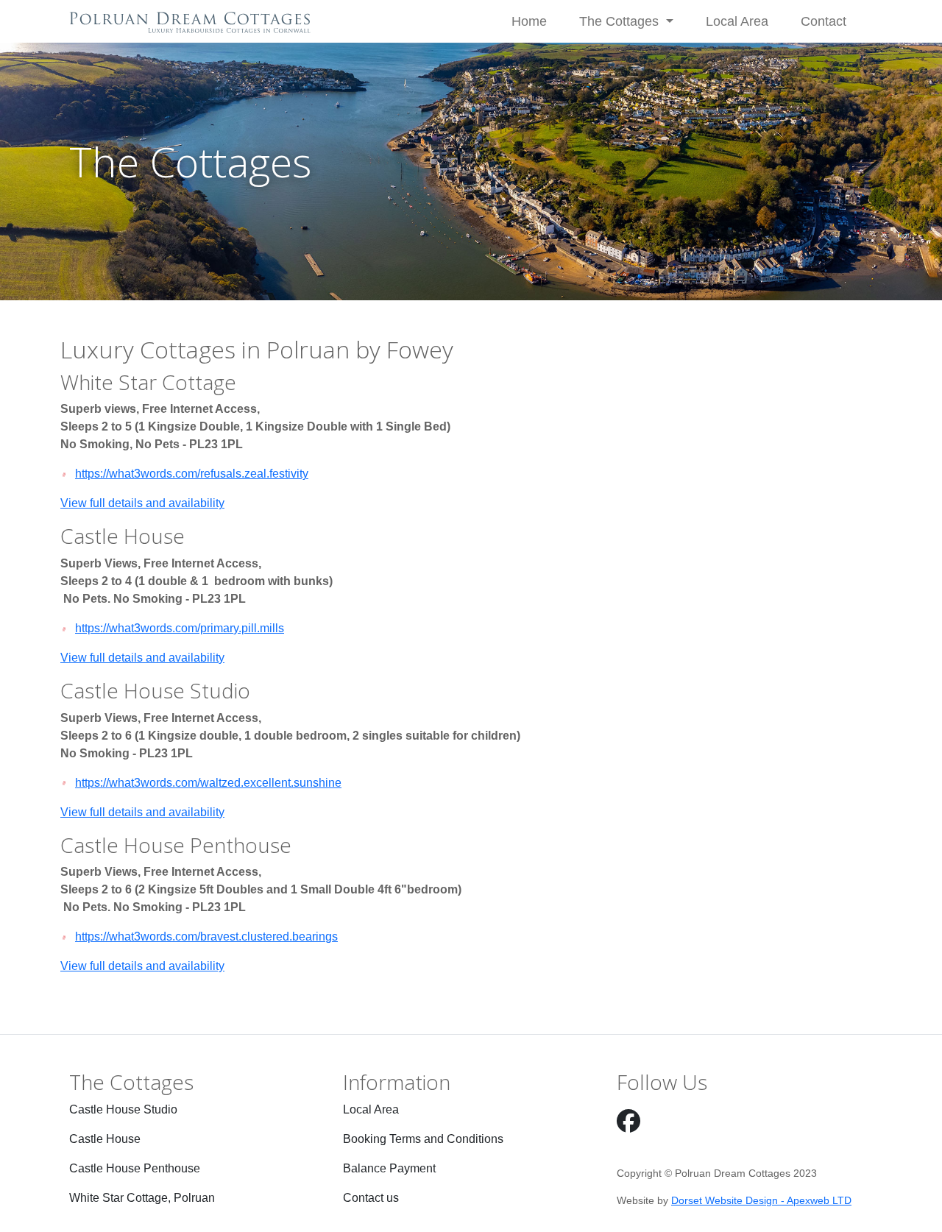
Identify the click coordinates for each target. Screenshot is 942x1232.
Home (529, 21)
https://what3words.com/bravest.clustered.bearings (206, 936)
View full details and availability (142, 503)
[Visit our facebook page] (628, 1121)
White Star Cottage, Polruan (142, 1198)
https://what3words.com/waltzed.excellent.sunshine (208, 782)
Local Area (737, 21)
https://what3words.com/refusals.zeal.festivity (191, 473)
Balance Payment (389, 1168)
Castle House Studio (123, 1109)
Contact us (371, 1198)
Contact (823, 21)
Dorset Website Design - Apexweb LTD (761, 1200)
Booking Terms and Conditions (423, 1139)
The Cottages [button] (620, 21)
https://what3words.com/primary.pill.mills (179, 628)
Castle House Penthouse (134, 1168)
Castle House (105, 1139)
